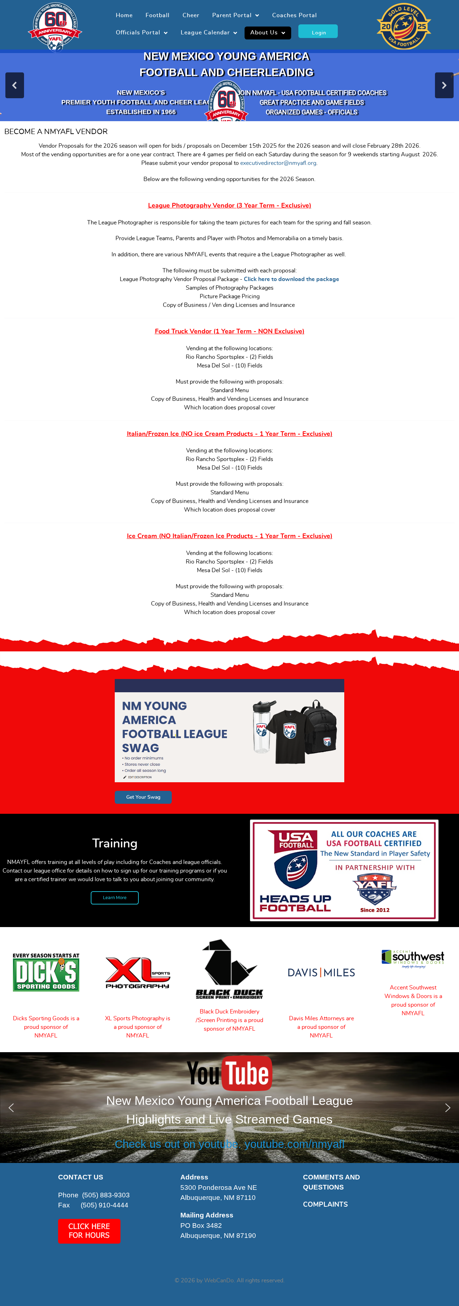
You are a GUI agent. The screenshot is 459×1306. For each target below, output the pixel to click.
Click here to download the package (291, 279)
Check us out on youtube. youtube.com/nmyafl (230, 1144)
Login (318, 32)
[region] (229, 85)
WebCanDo (219, 1280)
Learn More (115, 898)
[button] (14, 85)
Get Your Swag (143, 797)
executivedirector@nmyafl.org (278, 163)
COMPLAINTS (325, 1204)
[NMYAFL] (55, 25)
